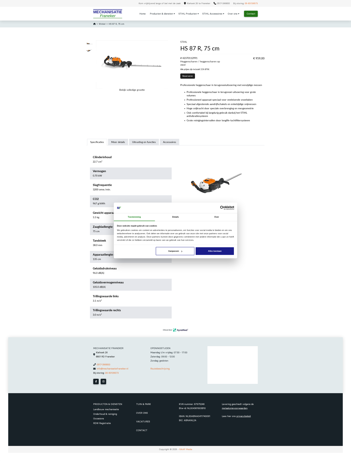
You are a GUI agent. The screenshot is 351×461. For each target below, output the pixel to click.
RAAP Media (185, 449)
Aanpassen (173, 251)
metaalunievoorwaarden (234, 408)
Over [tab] (216, 217)
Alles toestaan (215, 251)
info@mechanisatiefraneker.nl (112, 368)
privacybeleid (243, 416)
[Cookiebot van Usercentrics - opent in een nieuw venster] (222, 208)
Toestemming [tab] (134, 217)
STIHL (183, 42)
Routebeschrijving (160, 368)
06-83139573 (251, 3)
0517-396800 (103, 364)
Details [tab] (175, 217)
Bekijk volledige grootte (132, 90)
